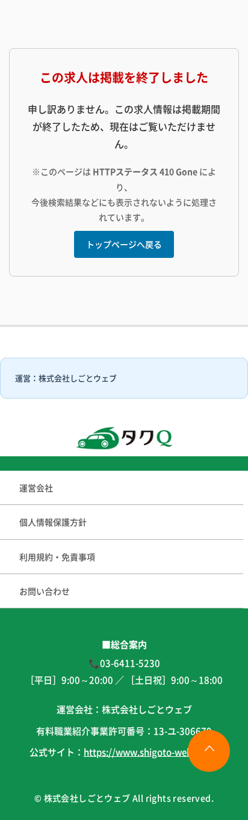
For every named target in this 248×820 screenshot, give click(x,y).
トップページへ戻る (124, 244)
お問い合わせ (44, 591)
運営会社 (36, 488)
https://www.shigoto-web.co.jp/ (151, 751)
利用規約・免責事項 (57, 557)
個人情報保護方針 (53, 522)
